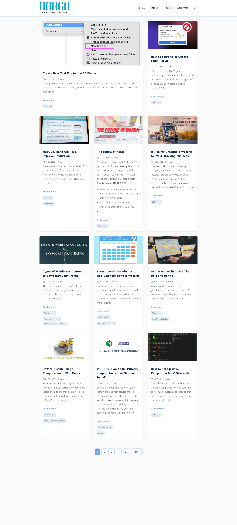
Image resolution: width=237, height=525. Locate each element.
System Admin (106, 427)
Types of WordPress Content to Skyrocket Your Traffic (63, 273)
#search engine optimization (55, 323)
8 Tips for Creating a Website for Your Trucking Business (171, 153)
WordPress (182, 8)
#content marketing (52, 319)
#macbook (48, 203)
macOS (142, 8)
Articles (154, 8)
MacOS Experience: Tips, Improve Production (60, 153)
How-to (157, 201)
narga (62, 79)
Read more (48, 100)
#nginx (101, 433)
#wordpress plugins (106, 323)
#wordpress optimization (54, 420)
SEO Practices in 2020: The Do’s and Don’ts (170, 273)
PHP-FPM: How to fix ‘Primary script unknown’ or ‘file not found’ (117, 373)
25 (126, 452)
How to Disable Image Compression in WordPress (61, 371)
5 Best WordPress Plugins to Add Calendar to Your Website (118, 273)
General (157, 102)
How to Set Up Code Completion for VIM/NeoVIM (170, 371)
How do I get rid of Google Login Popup (169, 58)
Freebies (168, 8)
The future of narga (111, 151)
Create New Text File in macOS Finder (69, 73)
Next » (136, 452)
